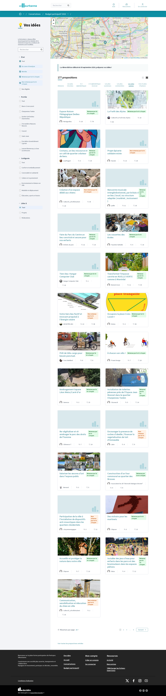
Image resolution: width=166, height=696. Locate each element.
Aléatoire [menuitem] (61, 86)
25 (77, 630)
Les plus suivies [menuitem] (131, 85)
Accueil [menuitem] (66, 660)
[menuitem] (30, 49)
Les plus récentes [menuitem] (70, 85)
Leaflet (125, 58)
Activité (110, 660)
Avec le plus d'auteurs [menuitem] (143, 85)
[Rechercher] (68, 5)
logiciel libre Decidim (37, 693)
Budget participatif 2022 (55, 14)
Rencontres (111, 664)
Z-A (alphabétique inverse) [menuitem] (95, 85)
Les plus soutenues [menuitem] (107, 85)
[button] (21, 57)
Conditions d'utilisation (25, 681)
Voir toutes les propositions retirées (70, 643)
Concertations (35, 14)
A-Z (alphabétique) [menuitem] (81, 85)
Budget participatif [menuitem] (71, 668)
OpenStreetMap (135, 58)
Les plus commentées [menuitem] (119, 85)
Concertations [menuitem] (69, 664)
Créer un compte (91, 660)
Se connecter (90, 664)
